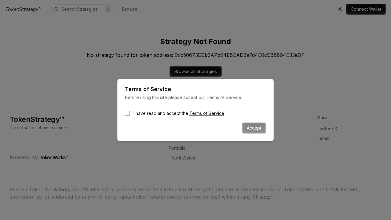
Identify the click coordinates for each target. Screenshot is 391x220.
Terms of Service (206, 113)
